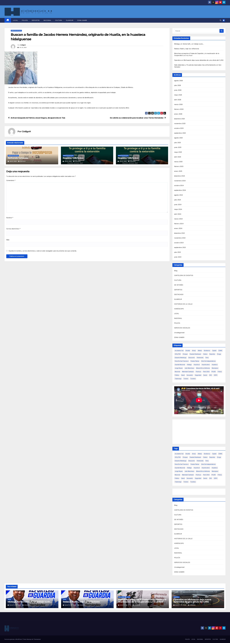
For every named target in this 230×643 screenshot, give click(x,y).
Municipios (215, 368)
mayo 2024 (178, 209)
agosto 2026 (178, 80)
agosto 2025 (178, 138)
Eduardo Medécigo (180, 357)
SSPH (215, 375)
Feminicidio (200, 357)
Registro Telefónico (73, 158)
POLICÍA (25, 20)
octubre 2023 (179, 243)
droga (219, 354)
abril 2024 (177, 214)
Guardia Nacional (180, 364)
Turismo (186, 378)
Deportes (212, 354)
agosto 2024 (178, 195)
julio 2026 (177, 85)
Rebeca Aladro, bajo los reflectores (186, 49)
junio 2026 (177, 90)
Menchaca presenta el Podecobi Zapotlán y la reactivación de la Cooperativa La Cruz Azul (142, 600)
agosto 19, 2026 (125, 605)
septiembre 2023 (180, 247)
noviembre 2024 (180, 181)
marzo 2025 (178, 162)
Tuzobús (193, 378)
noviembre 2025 (180, 123)
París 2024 (206, 371)
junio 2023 (177, 257)
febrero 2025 (178, 166)
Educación (191, 357)
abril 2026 (177, 100)
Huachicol (197, 364)
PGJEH (214, 371)
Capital (214, 350)
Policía (220, 371)
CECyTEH (178, 354)
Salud (183, 375)
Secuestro (190, 375)
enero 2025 (178, 171)
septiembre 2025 (180, 133)
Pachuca (198, 371)
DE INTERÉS (178, 285)
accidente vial (179, 350)
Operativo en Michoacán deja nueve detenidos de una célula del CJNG (199, 60)
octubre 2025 (179, 128)
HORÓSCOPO (179, 309)
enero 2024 (178, 228)
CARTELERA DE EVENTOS (183, 275)
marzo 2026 (178, 104)
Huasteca (214, 364)
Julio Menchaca (189, 368)
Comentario (10, 180)
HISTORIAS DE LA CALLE (183, 304)
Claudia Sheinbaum (195, 354)
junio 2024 (178, 204)
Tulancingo (178, 378)
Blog (175, 271)
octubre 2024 (179, 185)
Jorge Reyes (179, 368)
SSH (210, 375)
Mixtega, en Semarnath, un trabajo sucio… (189, 44)
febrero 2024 (179, 223)
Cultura (205, 354)
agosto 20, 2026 (70, 605)
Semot (205, 375)
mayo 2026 (178, 95)
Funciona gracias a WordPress (13, 639)
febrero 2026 (178, 109)
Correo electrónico (13, 229)
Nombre (9, 218)
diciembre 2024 (179, 176)
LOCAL (15, 20)
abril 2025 (177, 157)
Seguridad (198, 375)
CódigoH (23, 45)
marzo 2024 (178, 219)
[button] (220, 20)
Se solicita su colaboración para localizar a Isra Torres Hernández (136, 118)
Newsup (29, 639)
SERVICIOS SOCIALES (16, 30)
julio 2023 (177, 252)
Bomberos (207, 350)
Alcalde (188, 350)
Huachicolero (206, 364)
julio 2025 (177, 142)
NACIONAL (47, 20)
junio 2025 (177, 147)
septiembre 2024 (180, 190)
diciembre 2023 (179, 233)
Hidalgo (189, 364)
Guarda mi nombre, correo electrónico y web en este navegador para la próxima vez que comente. (43, 251)
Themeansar (37, 639)
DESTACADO (178, 294)
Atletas (200, 350)
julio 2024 (177, 200)
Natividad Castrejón (188, 371)
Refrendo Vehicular (18, 158)
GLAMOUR (69, 20)
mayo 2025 (178, 152)
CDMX (220, 350)
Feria (207, 357)
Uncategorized (179, 333)
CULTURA (58, 20)
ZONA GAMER (82, 20)
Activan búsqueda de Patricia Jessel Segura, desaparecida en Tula (38, 118)
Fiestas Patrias (195, 361)
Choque (185, 354)
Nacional (177, 371)
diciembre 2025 (179, 119)
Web (7, 240)
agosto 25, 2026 (15, 605)
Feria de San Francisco (181, 361)
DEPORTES (36, 20)
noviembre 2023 (180, 238)
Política (177, 375)
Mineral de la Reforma (203, 368)
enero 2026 (178, 114)
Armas (194, 350)
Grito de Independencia (208, 361)
